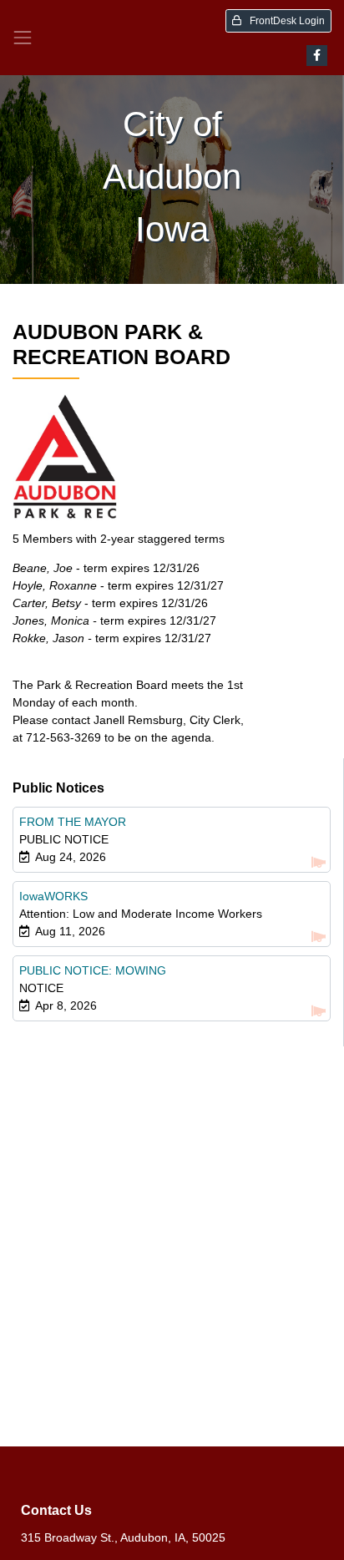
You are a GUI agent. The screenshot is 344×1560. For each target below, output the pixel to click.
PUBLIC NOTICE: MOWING (92, 970)
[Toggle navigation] (22, 37)
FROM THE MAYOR (72, 821)
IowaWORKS (53, 896)
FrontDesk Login (286, 21)
